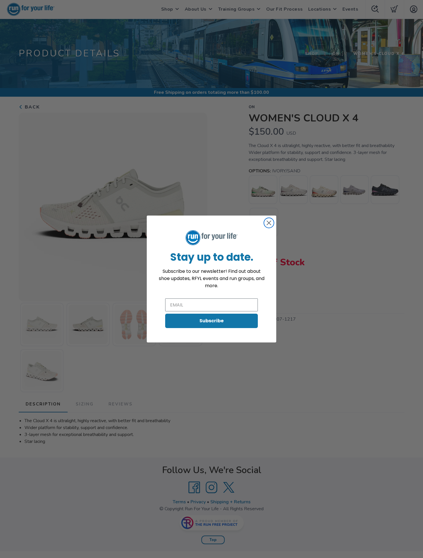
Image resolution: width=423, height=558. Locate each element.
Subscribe (211, 320)
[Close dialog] (269, 223)
